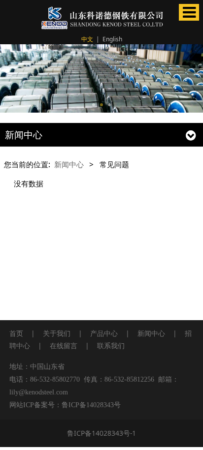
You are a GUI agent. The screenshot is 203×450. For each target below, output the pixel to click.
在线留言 (63, 345)
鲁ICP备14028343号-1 (101, 433)
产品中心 (104, 333)
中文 (87, 39)
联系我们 (111, 345)
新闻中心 (69, 164)
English (112, 39)
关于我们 (56, 333)
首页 (16, 333)
